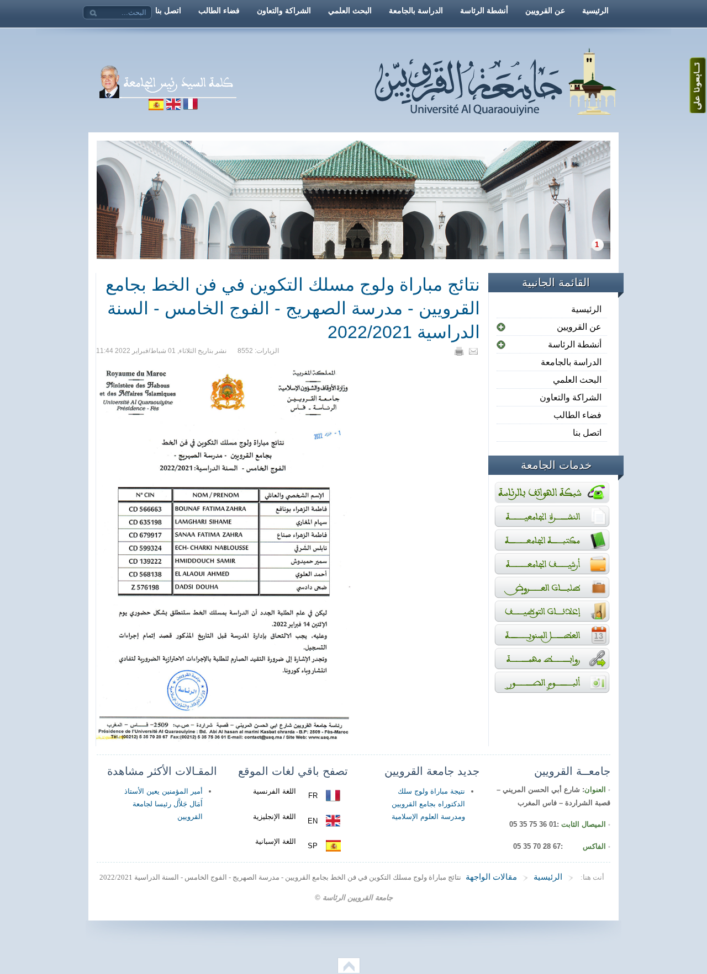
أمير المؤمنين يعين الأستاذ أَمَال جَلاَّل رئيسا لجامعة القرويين (163, 804)
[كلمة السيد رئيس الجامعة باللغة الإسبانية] (155, 107)
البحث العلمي (577, 379)
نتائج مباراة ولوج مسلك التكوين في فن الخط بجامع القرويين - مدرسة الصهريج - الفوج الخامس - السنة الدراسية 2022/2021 (292, 308)
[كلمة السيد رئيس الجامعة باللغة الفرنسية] (277, 107)
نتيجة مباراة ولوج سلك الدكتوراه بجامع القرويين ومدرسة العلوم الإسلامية (428, 804)
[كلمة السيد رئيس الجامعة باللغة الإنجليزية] (173, 107)
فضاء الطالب (577, 415)
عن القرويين (579, 326)
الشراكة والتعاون (571, 397)
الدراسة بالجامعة (571, 362)
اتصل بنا (587, 432)
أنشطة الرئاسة (575, 344)
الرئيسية (586, 309)
